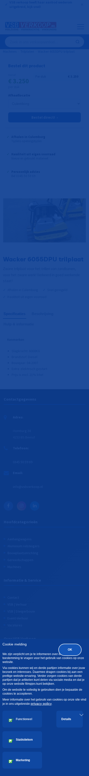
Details (66, 719)
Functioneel (24, 719)
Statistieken (24, 739)
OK (70, 649)
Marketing (23, 760)
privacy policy (41, 704)
